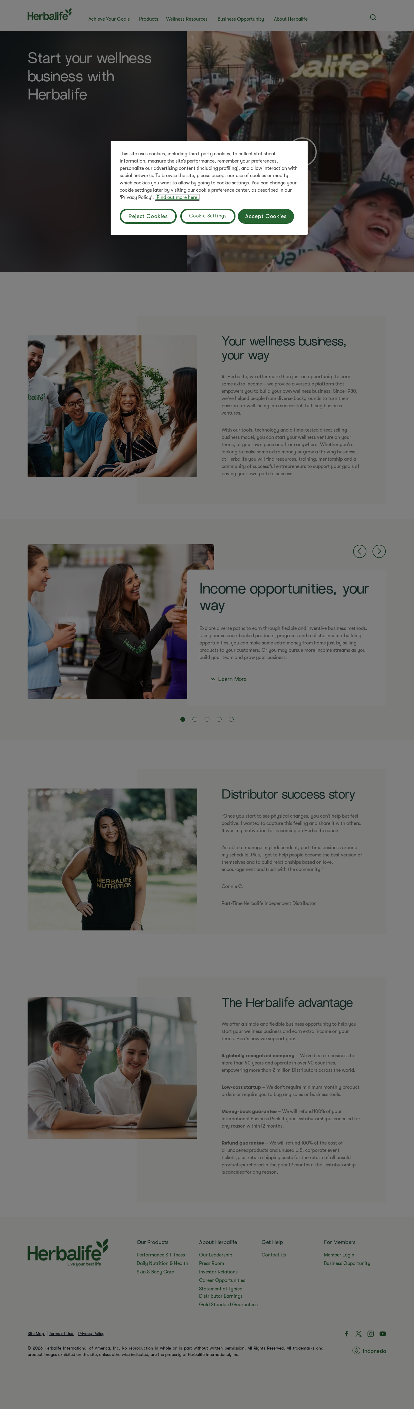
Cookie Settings (208, 216)
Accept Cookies (266, 216)
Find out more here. (177, 197)
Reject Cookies (148, 216)
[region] (209, 188)
